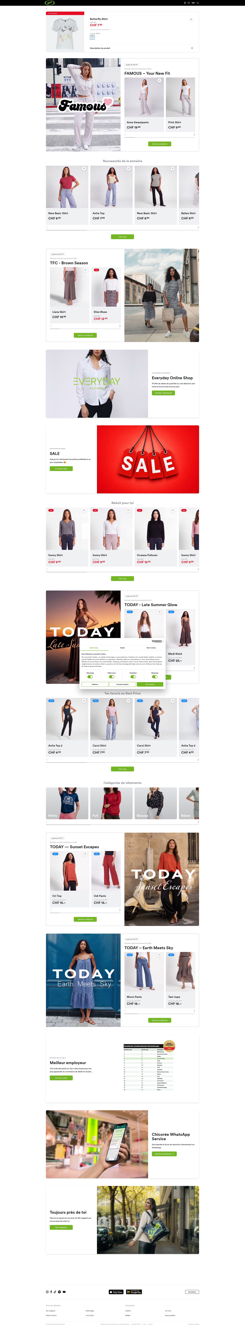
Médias (127, 1315)
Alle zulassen (150, 684)
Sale (96, 270)
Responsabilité (170, 1315)
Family (150, 1324)
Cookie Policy (136, 1324)
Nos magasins (50, 1311)
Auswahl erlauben (122, 684)
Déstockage (90, 1311)
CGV (144, 1324)
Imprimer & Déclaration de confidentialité (114, 1324)
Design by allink (193, 1324)
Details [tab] (122, 648)
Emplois (128, 1311)
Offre (129, 612)
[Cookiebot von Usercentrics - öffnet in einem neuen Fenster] (155, 641)
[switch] (111, 676)
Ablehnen (95, 684)
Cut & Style (90, 1315)
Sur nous (168, 1311)
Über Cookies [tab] (151, 648)
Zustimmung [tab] (94, 648)
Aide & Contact (51, 1315)
